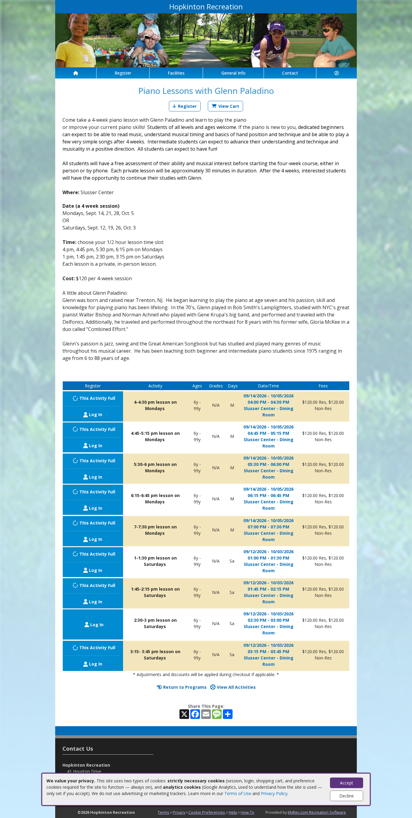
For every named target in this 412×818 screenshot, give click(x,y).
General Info (233, 73)
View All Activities (236, 687)
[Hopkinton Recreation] (206, 40)
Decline (346, 796)
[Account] (336, 73)
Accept (346, 783)
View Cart (228, 106)
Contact (290, 73)
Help (233, 812)
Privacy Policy (274, 793)
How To (247, 812)
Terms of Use (237, 793)
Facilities (176, 73)
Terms (163, 812)
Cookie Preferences (207, 812)
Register (123, 73)
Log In (95, 414)
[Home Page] (75, 73)
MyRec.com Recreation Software (317, 812)
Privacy (179, 812)
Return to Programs (184, 687)
